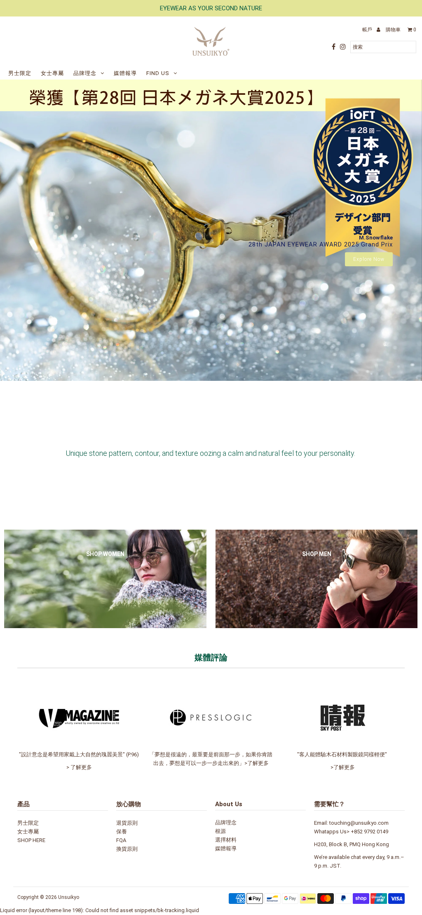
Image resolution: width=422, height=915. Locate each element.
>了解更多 (256, 763)
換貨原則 (127, 849)
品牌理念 (84, 73)
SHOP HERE (31, 840)
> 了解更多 (79, 767)
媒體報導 (125, 73)
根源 (220, 831)
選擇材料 (226, 840)
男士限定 (19, 73)
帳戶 (367, 30)
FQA (121, 840)
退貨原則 (127, 823)
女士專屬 (52, 73)
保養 (121, 831)
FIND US (157, 73)
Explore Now (368, 259)
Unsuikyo (68, 897)
